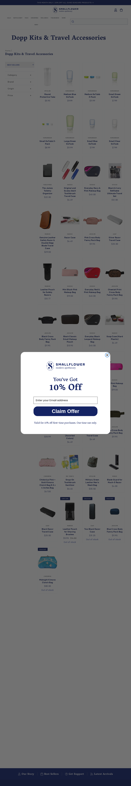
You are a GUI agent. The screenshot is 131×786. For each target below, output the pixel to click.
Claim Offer (65, 411)
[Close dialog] (107, 355)
